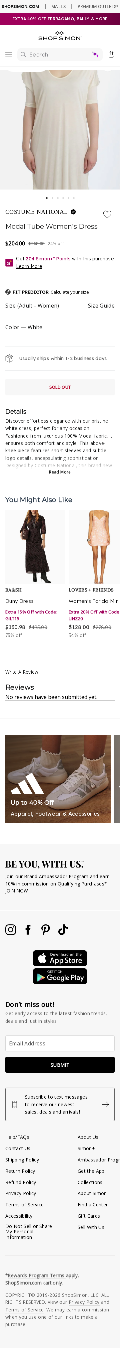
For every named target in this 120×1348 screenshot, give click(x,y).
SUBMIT (60, 1065)
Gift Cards (89, 1216)
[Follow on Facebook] (29, 933)
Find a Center (93, 1204)
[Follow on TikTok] (63, 933)
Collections (90, 1182)
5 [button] (69, 196)
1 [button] (47, 196)
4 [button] (63, 196)
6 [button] (74, 196)
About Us (88, 1137)
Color (23, 327)
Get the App (91, 1171)
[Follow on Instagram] (11, 933)
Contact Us (17, 1148)
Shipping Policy (22, 1159)
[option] (35, 574)
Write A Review (22, 672)
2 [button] (53, 196)
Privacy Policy (20, 1193)
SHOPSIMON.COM (20, 6)
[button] (60, 292)
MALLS (58, 6)
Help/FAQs (17, 1137)
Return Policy (20, 1171)
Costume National (37, 211)
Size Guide (101, 305)
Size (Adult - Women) (60, 305)
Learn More (29, 266)
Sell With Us (91, 1227)
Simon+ (86, 1148)
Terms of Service (24, 1204)
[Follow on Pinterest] (46, 933)
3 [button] (58, 196)
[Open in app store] (60, 964)
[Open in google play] (60, 982)
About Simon (92, 1193)
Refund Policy (20, 1182)
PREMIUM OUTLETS (98, 6)
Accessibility (18, 1216)
